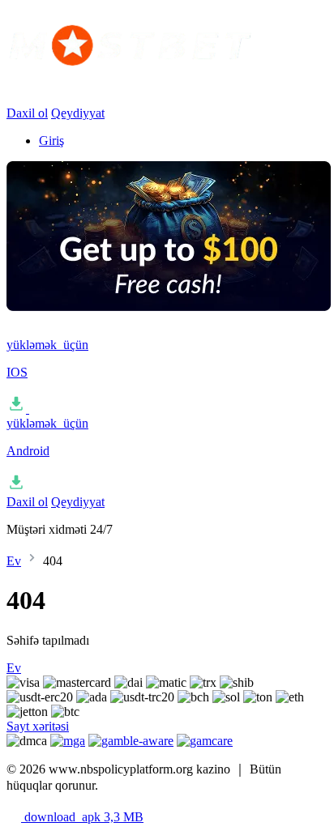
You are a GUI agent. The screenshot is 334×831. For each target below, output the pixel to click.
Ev (13, 561)
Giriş (51, 140)
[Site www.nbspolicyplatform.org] (168, 81)
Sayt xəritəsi (37, 726)
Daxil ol (27, 113)
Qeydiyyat (78, 113)
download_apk (82, 817)
